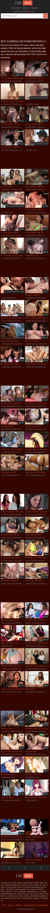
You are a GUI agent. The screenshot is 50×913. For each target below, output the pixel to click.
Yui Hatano (7, 255)
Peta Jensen (17, 837)
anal (37, 449)
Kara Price (19, 689)
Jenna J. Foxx (32, 620)
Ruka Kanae (18, 255)
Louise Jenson (8, 535)
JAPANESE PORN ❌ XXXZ (24, 11)
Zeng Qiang (37, 318)
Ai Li (28, 318)
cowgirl (37, 837)
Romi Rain (6, 837)
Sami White (18, 751)
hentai (29, 449)
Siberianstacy (8, 666)
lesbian (15, 341)
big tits (18, 403)
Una (45, 318)
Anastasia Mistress (10, 581)
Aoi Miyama (7, 558)
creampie (19, 78)
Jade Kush (31, 403)
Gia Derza (31, 581)
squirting (6, 364)
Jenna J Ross (43, 643)
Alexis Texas (8, 728)
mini (16, 318)
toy (21, 318)
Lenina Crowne (33, 666)
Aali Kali (44, 512)
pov (40, 535)
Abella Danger (33, 512)
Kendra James (32, 728)
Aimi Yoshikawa (33, 341)
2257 (4, 905)
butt (18, 666)
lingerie (20, 101)
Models (25, 8)
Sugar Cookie (17, 449)
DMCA (18, 905)
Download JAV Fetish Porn (36, 905)
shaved (42, 472)
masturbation (32, 797)
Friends (34, 8)
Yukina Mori (32, 751)
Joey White (7, 751)
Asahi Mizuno (8, 186)
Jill (4, 797)
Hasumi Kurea (8, 426)
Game (29, 837)
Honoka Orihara (33, 295)
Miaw (34, 472)
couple (21, 512)
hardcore (31, 689)
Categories (15, 8)
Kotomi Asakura (9, 472)
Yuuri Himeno (8, 78)
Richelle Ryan (32, 558)
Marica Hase (32, 364)
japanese (14, 620)
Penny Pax (44, 728)
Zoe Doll (6, 449)
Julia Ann (6, 341)
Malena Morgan (9, 512)
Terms (11, 905)
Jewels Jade (31, 643)
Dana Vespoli (8, 689)
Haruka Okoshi (8, 101)
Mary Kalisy (7, 403)
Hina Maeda (7, 318)
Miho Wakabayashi (34, 426)
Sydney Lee (7, 860)
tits (41, 78)
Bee (28, 472)
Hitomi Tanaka (32, 255)
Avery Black (42, 403)
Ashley (11, 797)
